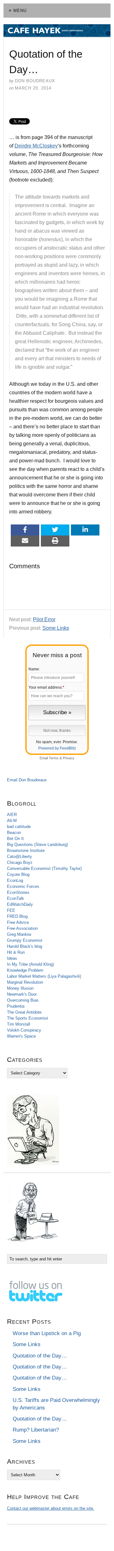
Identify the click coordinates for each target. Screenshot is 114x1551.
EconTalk (15, 898)
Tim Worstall (18, 1024)
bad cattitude (19, 826)
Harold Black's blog (24, 946)
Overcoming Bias (23, 1000)
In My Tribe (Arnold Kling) (30, 964)
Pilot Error (44, 619)
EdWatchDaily (20, 904)
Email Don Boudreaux (27, 780)
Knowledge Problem (25, 970)
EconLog (15, 880)
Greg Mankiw (19, 934)
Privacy (68, 758)
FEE (11, 910)
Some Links (55, 628)
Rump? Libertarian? (36, 1430)
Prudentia (15, 1006)
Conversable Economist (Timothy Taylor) (44, 868)
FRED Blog (17, 916)
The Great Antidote (24, 1012)
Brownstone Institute (26, 850)
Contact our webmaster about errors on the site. (50, 1508)
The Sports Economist (27, 1018)
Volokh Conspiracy (24, 1030)
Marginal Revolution (25, 982)
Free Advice (18, 922)
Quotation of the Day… (40, 1356)
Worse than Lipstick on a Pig (47, 1333)
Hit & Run (16, 952)
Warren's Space (21, 1036)
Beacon (14, 832)
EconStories (18, 892)
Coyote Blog (18, 874)
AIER (12, 814)
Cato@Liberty (19, 856)
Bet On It (15, 838)
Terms (54, 758)
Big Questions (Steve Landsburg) (37, 844)
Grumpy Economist (24, 940)
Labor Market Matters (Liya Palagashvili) (44, 976)
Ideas (12, 958)
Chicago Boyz (20, 862)
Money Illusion (20, 988)
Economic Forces (23, 886)
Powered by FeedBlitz (57, 748)
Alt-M (12, 820)
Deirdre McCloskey (36, 145)
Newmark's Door (22, 994)
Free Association (22, 928)
